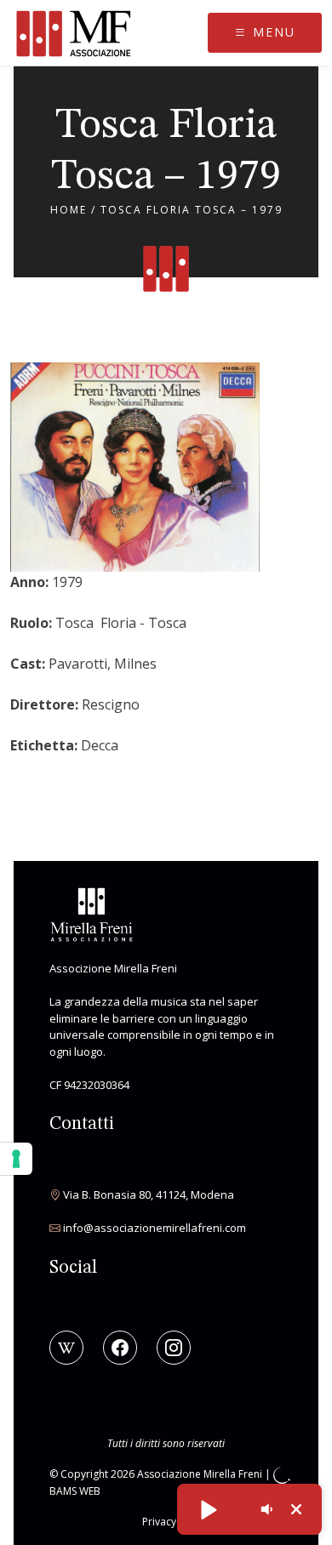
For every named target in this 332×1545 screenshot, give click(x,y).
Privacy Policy (174, 1521)
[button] (207, 1509)
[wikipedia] (66, 1348)
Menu (271, 33)
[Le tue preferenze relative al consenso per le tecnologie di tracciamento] (16, 1159)
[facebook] (120, 1348)
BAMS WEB (74, 1491)
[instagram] (174, 1348)
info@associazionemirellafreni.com (154, 1227)
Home (68, 209)
